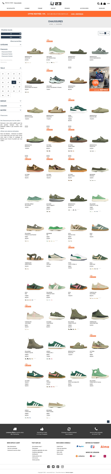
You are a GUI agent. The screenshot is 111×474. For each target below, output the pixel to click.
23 (2, 74)
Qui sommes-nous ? (37, 446)
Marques (102, 8)
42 (13, 87)
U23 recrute (35, 458)
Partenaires (35, 448)
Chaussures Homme (7, 56)
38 (11, 34)
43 (19, 87)
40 (2, 87)
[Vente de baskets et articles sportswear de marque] (55, 4)
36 (2, 82)
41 (8, 87)
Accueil (51, 24)
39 (19, 82)
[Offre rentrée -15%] (99, 91)
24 (8, 74)
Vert (11, 37)
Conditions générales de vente (39, 450)
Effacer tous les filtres (15, 41)
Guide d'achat (60, 450)
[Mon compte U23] (101, 3)
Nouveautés (11, 8)
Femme (40, 8)
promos (67, 8)
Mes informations (11, 446)
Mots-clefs (59, 452)
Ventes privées (36, 460)
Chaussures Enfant (7, 52)
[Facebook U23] (48, 467)
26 (19, 74)
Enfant (53, 8)
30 (19, 78)
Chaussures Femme (7, 54)
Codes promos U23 (37, 456)
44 (2, 91)
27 (2, 78)
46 (13, 91)
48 (2, 95)
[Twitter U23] (53, 467)
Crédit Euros (60, 446)
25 (13, 74)
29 (13, 78)
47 (19, 91)
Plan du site (60, 454)
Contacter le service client (13, 450)
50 (8, 95)
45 (8, 91)
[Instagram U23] (62, 467)
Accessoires (84, 8)
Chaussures (59, 24)
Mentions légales (69, 472)
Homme (27, 8)
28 (8, 78)
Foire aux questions (62, 448)
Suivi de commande (12, 448)
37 (8, 82)
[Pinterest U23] (58, 467)
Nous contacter (17, 3)
